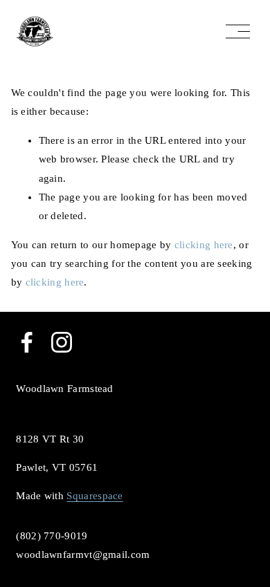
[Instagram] (62, 342)
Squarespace (94, 495)
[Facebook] (27, 342)
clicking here (203, 244)
